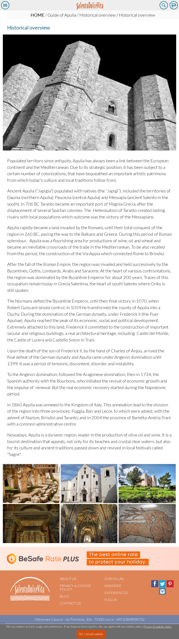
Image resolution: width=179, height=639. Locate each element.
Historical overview (97, 14)
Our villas (114, 579)
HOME (37, 14)
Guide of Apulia (62, 14)
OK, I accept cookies (91, 634)
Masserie (112, 586)
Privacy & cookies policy (157, 626)
